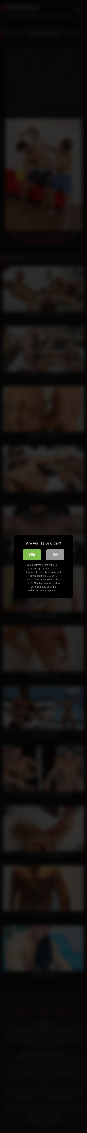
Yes (32, 554)
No (55, 554)
